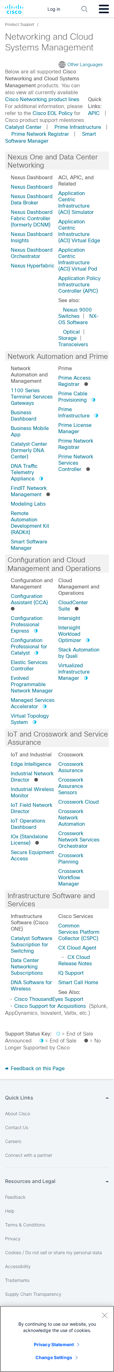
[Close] (104, 1315)
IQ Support (71, 973)
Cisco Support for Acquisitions (50, 1006)
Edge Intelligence (31, 764)
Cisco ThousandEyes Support (48, 999)
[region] (57, 1339)
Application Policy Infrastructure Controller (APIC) (79, 285)
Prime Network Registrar (40, 134)
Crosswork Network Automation (71, 818)
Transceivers (73, 344)
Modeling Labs (28, 504)
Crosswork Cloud (78, 802)
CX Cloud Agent (77, 947)
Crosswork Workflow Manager (70, 878)
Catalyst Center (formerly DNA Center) (29, 450)
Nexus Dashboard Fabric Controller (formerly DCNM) (32, 218)
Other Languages (85, 64)
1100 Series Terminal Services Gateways (32, 397)
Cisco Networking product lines (42, 99)
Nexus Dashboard (32, 187)
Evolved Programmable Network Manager (32, 684)
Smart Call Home (78, 982)
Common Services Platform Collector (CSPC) (78, 932)
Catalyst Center (23, 127)
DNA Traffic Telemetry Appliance (24, 472)
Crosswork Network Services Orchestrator (78, 840)
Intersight (69, 618)
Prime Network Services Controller (75, 463)
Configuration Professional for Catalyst (29, 647)
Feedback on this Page (37, 1068)
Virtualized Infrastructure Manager (74, 672)
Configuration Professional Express (26, 625)
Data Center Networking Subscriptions (27, 967)
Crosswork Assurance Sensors (70, 786)
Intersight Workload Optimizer (69, 634)
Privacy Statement (54, 1344)
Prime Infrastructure (77, 127)
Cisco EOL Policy (53, 113)
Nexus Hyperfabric (32, 265)
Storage (67, 338)
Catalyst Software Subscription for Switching (31, 945)
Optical (71, 332)
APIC (94, 113)
